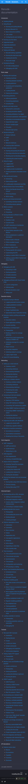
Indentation (9, 525)
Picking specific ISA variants (13, 250)
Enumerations (10, 752)
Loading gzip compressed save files (16, 184)
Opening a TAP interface (12, 400)
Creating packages (11, 520)
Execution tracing (10, 307)
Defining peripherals (11, 98)
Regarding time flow (11, 397)
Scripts (8, 640)
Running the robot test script (13, 55)
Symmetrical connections (13, 431)
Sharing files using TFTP (12, 487)
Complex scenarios (11, 275)
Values (8, 533)
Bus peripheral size (11, 603)
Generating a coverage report (11, 327)
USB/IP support (8, 679)
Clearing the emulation (12, 93)
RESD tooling (9, 196)
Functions (8, 757)
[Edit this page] (26, 9)
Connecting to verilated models (14, 506)
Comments (9, 527)
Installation (9, 635)
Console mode (10, 222)
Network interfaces (11, 143)
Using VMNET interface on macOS (15, 408)
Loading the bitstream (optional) (15, 674)
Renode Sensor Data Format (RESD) (13, 186)
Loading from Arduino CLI (13, 472)
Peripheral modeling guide (11, 580)
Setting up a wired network (11, 364)
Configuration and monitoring (14, 564)
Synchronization (10, 559)
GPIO (7, 140)
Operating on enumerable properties (16, 119)
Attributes (8, 540)
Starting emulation (11, 272)
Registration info (10, 535)
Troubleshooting (8, 47)
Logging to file (10, 166)
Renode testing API (9, 132)
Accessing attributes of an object (15, 114)
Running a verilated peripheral (14, 703)
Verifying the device (11, 671)
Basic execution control (10, 148)
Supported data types (12, 122)
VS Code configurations (12, 66)
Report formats (10, 347)
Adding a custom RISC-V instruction (15, 255)
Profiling (8, 209)
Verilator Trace (10, 712)
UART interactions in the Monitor (15, 225)
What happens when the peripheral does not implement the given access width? (16, 593)
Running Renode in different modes (13, 215)
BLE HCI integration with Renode (12, 735)
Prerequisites (9, 330)
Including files (10, 103)
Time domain (9, 561)
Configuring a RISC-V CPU (11, 247)
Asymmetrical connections (13, 433)
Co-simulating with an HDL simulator (14, 494)
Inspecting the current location (14, 158)
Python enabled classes (12, 242)
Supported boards (8, 42)
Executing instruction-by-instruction (15, 153)
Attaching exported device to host (15, 690)
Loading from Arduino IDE (13, 469)
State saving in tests (11, 181)
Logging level (9, 164)
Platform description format (11, 522)
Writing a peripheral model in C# (14, 598)
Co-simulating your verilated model (13, 695)
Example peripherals (11, 608)
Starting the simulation (12, 475)
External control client (9, 747)
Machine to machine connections (13, 428)
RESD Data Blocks (11, 194)
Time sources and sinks (12, 556)
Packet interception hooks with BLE (15, 732)
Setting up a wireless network (12, 379)
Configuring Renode (11, 467)
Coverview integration (12, 349)
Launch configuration (12, 284)
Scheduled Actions (11, 572)
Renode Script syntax (12, 130)
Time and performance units (13, 553)
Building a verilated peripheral (14, 700)
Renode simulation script (13, 290)
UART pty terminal (11, 446)
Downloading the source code (14, 514)
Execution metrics (11, 320)
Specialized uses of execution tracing (16, 312)
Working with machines (10, 75)
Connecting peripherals (12, 101)
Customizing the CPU (12, 253)
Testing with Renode (9, 50)
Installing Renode (8, 21)
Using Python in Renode (10, 228)
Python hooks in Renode (12, 239)
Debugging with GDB (11, 68)
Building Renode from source (11, 509)
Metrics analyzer (8, 207)
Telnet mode (9, 217)
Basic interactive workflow (13, 32)
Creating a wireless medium (13, 382)
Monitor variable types (12, 124)
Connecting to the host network (12, 395)
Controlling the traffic (11, 377)
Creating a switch (10, 366)
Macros (8, 750)
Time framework (8, 551)
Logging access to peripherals (14, 169)
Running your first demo (10, 39)
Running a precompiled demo (14, 724)
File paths (8, 127)
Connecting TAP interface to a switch (16, 405)
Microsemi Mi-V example (10, 633)
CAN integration (8, 454)
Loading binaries (10, 90)
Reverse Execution (11, 277)
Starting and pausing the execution (15, 150)
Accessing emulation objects (14, 111)
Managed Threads (11, 577)
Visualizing (9, 212)
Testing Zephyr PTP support (11, 653)
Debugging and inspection (13, 648)
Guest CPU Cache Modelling (11, 357)
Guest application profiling (13, 322)
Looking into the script (12, 729)
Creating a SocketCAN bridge (14, 459)
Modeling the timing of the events (15, 436)
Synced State (9, 574)
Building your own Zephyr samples (15, 727)
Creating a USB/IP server (12, 684)
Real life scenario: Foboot (13, 692)
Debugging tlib (10, 626)
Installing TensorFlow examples (14, 464)
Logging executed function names (15, 302)
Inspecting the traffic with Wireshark (13, 420)
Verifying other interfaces (13, 145)
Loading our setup (11, 643)
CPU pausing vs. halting (12, 567)
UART (7, 137)
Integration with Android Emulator (15, 737)
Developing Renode (9, 63)
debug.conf (9, 292)
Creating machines (11, 78)
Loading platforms (11, 83)
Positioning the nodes (12, 390)
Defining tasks (10, 287)
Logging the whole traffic (13, 423)
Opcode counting (10, 325)
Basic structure (10, 530)
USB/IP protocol (10, 682)
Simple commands (11, 646)
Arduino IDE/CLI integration (11, 461)
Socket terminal (10, 448)
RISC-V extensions (11, 245)
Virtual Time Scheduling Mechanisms (14, 569)
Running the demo (11, 676)
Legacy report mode (11, 354)
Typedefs (8, 755)
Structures (9, 760)
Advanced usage (10, 60)
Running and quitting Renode (14, 26)
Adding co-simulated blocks (13, 497)
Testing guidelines (11, 606)
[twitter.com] (5, 781)
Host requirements (11, 456)
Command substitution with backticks (16, 116)
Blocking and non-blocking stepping (16, 156)
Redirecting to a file (11, 451)
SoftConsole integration (12, 651)
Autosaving (9, 179)
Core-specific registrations (13, 538)
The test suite (9, 659)
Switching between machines (14, 81)
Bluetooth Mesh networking (13, 740)
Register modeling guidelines (14, 601)
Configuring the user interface (14, 37)
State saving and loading (10, 176)
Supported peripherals (10, 45)
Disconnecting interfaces (13, 371)
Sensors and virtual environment (12, 199)
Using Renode (7, 24)
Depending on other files (12, 546)
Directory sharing (10, 484)
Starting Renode (10, 638)
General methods (10, 135)
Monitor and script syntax (11, 106)
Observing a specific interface (14, 426)
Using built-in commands (13, 109)
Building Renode (10, 517)
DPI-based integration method (14, 499)
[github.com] (2, 781)
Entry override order (11, 548)
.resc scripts (9, 34)
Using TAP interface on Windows (15, 403)
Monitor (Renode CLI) (12, 29)
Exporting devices (11, 687)
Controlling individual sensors (14, 201)
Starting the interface (11, 374)
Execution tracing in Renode (11, 299)
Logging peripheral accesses (14, 305)
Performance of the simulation (14, 710)
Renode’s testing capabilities (13, 53)
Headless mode (10, 220)
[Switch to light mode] (22, 1)
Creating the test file (11, 58)
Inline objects (9, 543)
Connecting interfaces (12, 369)
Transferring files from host (13, 418)
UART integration (8, 443)
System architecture (11, 666)
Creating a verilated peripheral (14, 697)
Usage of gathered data (12, 310)
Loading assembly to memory (12, 616)
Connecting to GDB (11, 269)
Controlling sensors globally (13, 204)
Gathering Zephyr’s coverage (13, 352)
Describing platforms (9, 96)
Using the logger (8, 161)
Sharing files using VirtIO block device (16, 482)
